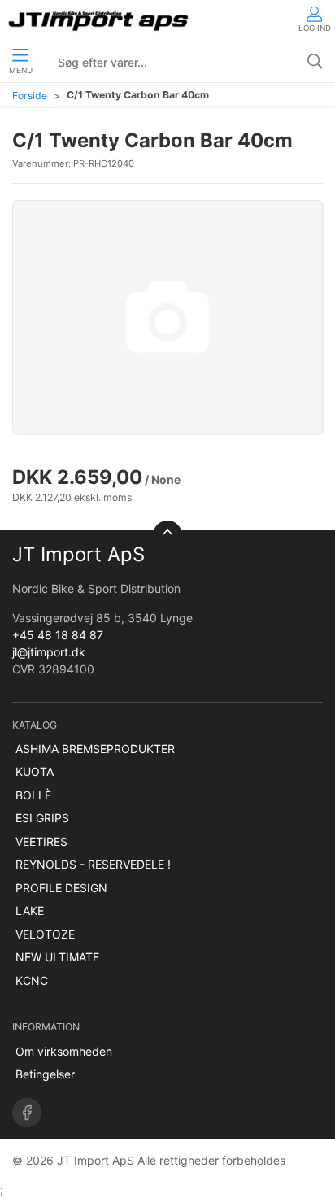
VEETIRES (41, 841)
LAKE (29, 910)
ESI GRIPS (42, 818)
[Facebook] (26, 1112)
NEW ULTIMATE (57, 957)
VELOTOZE (45, 934)
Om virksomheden (63, 1051)
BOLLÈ (33, 795)
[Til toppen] (167, 535)
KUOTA (34, 771)
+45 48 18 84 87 (57, 635)
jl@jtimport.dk (48, 652)
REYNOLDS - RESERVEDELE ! (93, 864)
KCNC (31, 980)
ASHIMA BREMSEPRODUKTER (95, 749)
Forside (29, 95)
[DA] (99, 20)
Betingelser (45, 1074)
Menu (21, 70)
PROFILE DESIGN (61, 888)
